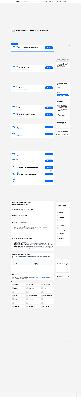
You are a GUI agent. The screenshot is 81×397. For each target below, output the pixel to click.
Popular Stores (51, 1)
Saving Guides (59, 1)
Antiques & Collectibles (62, 205)
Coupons (64, 1)
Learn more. (63, 66)
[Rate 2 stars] (58, 125)
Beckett (48, 276)
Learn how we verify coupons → (62, 118)
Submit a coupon (60, 270)
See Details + (51, 50)
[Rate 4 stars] (60, 125)
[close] (76, 393)
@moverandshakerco (65, 132)
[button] (32, 48)
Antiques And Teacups (42, 276)
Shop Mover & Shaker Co (63, 95)
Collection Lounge (35, 276)
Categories (45, 1)
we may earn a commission (60, 60)
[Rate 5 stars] (61, 125)
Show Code (49, 47)
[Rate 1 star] (57, 125)
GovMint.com (39, 277)
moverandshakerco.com (65, 131)
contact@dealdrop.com (61, 267)
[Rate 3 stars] (59, 125)
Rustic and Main (44, 277)
